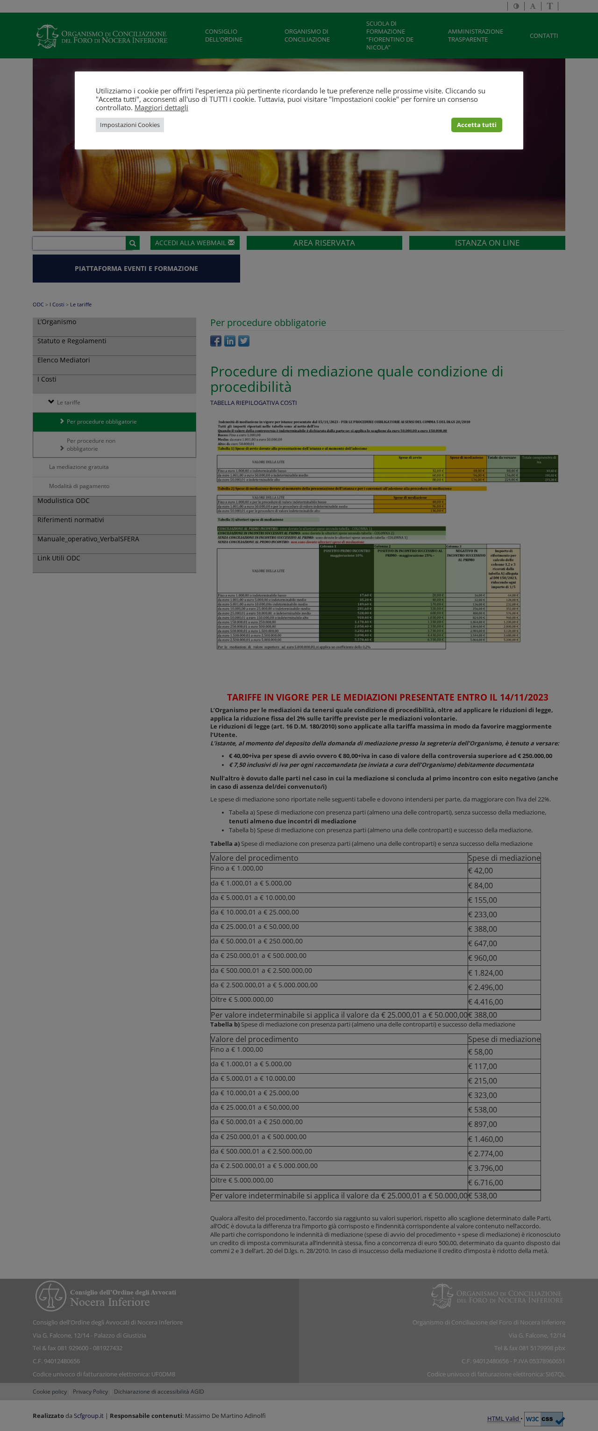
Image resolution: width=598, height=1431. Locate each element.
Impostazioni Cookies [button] (130, 124)
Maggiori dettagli (161, 107)
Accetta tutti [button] (477, 124)
